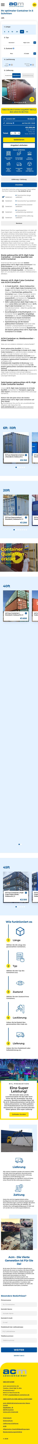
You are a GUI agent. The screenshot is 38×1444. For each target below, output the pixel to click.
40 (22, 32)
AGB (4, 1426)
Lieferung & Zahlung (10, 1423)
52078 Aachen (8, 1410)
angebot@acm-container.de (18, 1395)
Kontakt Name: (6, 1309)
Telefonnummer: (7, 1336)
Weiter (19, 1349)
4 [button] (19, 102)
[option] (11, 42)
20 (17, 32)
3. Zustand (9, 48)
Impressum (7, 1418)
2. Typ (6, 37)
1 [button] (12, 102)
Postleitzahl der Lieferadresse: (12, 1327)
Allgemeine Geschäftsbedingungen (16, 1429)
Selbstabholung (28, 75)
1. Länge (7, 27)
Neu (11, 53)
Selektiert (8, 197)
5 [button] (21, 102)
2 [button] (15, 102)
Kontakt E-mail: (6, 1318)
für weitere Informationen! (17, 407)
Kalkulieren (16, 75)
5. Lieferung (8, 70)
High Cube (26, 42)
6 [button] (23, 102)
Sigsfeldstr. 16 (8, 1407)
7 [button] (25, 102)
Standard (11, 42)
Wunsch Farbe (27, 64)
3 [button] (17, 102)
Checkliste (19, 185)
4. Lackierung (9, 59)
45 (27, 32)
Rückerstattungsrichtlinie (12, 1432)
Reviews (19, 223)
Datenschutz (8, 1421)
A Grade (26, 53)
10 (12, 32)
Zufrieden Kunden (19, 1114)
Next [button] (34, 42)
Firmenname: (6, 1300)
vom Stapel (6, 64)
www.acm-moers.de (10, 1412)
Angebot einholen (19, 145)
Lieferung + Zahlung (19, 179)
